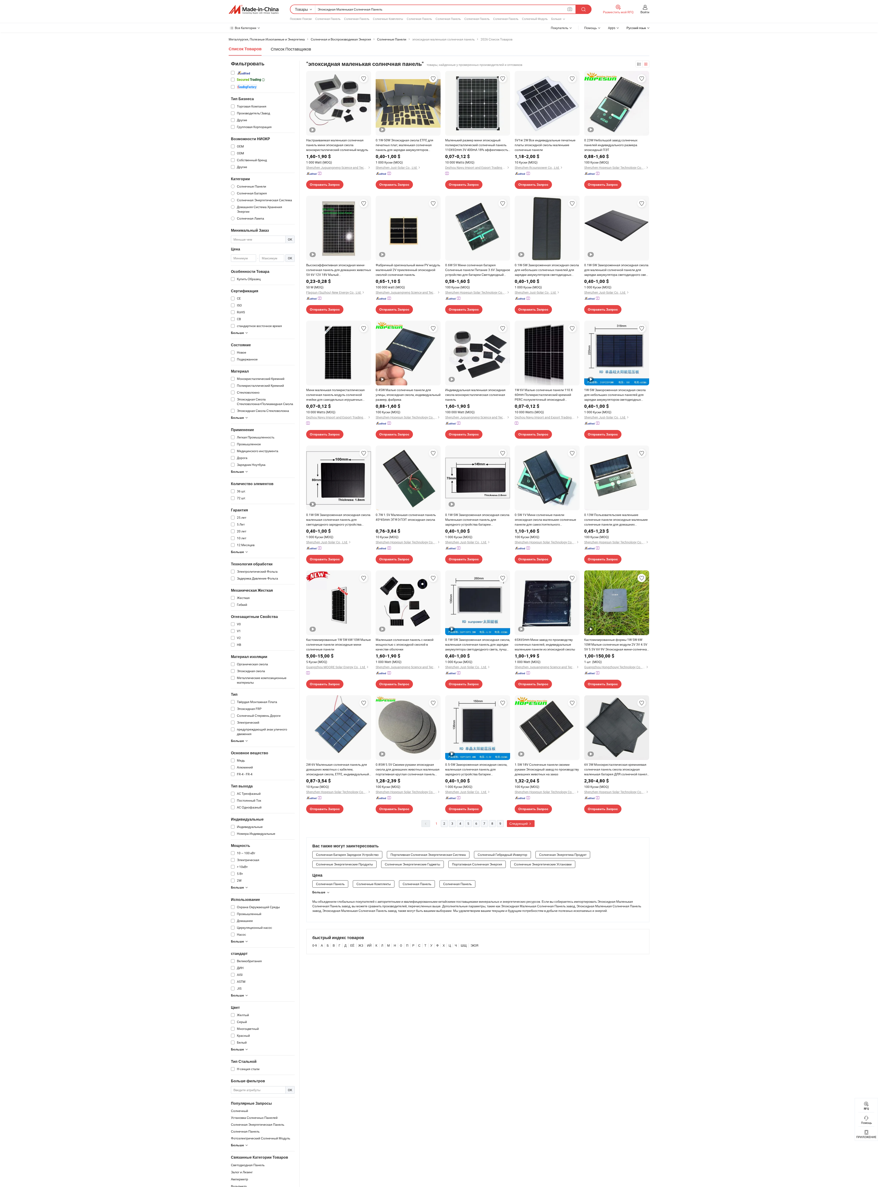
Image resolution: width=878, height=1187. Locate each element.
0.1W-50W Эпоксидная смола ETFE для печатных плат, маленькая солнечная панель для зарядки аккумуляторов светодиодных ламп (404, 145)
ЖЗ (360, 945)
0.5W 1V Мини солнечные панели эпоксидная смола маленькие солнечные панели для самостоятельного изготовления (545, 520)
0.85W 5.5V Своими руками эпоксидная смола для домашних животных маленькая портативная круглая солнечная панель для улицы (407, 769)
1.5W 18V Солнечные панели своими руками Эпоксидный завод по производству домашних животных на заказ (547, 769)
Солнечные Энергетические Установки (543, 864)
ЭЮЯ (474, 945)
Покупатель (559, 28)
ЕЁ (352, 945)
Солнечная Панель (327, 19)
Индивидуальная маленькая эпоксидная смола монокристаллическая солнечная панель (475, 395)
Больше (318, 892)
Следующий (518, 823)
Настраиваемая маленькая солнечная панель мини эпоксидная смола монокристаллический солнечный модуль (337, 145)
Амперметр (239, 1179)
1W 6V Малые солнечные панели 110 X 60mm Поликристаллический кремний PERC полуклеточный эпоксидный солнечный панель (544, 395)
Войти (644, 12)
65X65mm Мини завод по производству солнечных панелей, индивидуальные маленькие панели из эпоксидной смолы (545, 644)
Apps (611, 28)
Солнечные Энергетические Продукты (344, 864)
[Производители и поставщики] (253, 9)
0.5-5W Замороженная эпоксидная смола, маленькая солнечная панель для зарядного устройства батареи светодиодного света (476, 769)
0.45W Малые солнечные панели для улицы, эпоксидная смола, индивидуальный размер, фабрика (408, 395)
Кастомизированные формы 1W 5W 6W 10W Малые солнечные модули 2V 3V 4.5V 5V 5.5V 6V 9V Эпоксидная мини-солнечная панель (616, 644)
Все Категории (245, 28)
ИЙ (369, 945)
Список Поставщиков (291, 49)
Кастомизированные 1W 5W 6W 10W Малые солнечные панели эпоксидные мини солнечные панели (338, 644)
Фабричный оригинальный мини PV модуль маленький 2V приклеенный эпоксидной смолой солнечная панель (408, 270)
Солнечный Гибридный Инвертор (502, 854)
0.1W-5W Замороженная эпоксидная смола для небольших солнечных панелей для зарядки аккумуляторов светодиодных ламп (547, 270)
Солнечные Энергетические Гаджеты (412, 864)
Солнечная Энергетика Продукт (562, 854)
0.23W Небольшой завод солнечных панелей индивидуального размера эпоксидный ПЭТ (610, 145)
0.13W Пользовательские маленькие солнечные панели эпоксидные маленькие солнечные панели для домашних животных (616, 520)
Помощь (590, 28)
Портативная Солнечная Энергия (477, 864)
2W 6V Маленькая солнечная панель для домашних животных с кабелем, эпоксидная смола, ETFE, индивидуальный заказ (337, 769)
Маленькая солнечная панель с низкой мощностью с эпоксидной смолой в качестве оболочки (405, 644)
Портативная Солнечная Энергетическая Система (428, 854)
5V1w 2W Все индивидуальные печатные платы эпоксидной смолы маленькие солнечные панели (545, 145)
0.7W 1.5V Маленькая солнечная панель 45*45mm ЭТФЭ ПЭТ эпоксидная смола (406, 517)
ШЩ (464, 945)
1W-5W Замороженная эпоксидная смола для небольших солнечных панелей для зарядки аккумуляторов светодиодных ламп (615, 395)
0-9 (314, 945)
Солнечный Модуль (535, 19)
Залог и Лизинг (242, 1172)
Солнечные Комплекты (388, 19)
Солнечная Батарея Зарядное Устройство (347, 854)
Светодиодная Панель (248, 1165)
